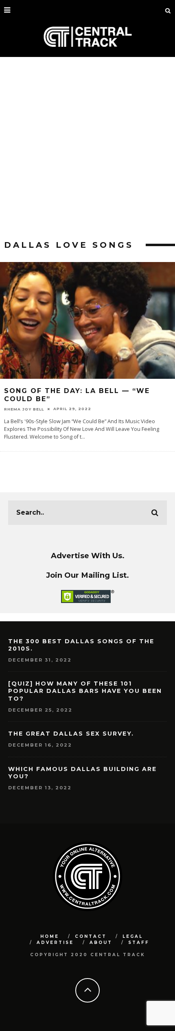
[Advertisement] (87, 148)
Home (49, 936)
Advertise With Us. (88, 555)
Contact (91, 936)
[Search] (168, 10)
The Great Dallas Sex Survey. (71, 733)
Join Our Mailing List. (87, 575)
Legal (132, 936)
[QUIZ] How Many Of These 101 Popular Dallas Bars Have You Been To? (85, 691)
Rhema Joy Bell (24, 408)
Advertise (55, 942)
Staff (138, 942)
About (101, 942)
